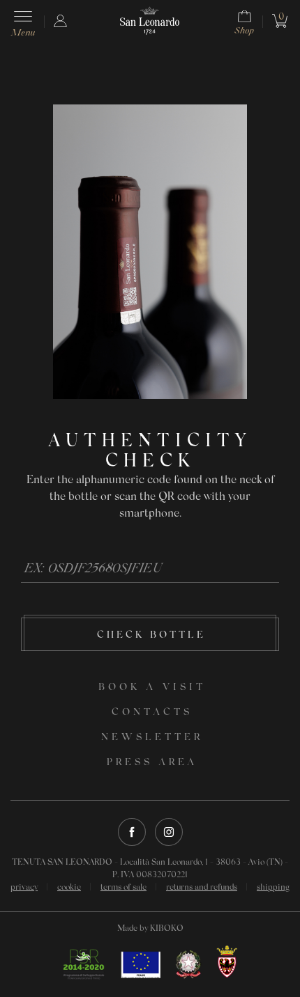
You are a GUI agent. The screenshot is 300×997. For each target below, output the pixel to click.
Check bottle (151, 636)
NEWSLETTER (152, 738)
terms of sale (123, 888)
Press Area (152, 763)
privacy (24, 888)
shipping (273, 888)
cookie (69, 888)
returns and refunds (201, 888)
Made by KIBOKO (150, 929)
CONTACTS (152, 713)
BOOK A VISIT (152, 688)
